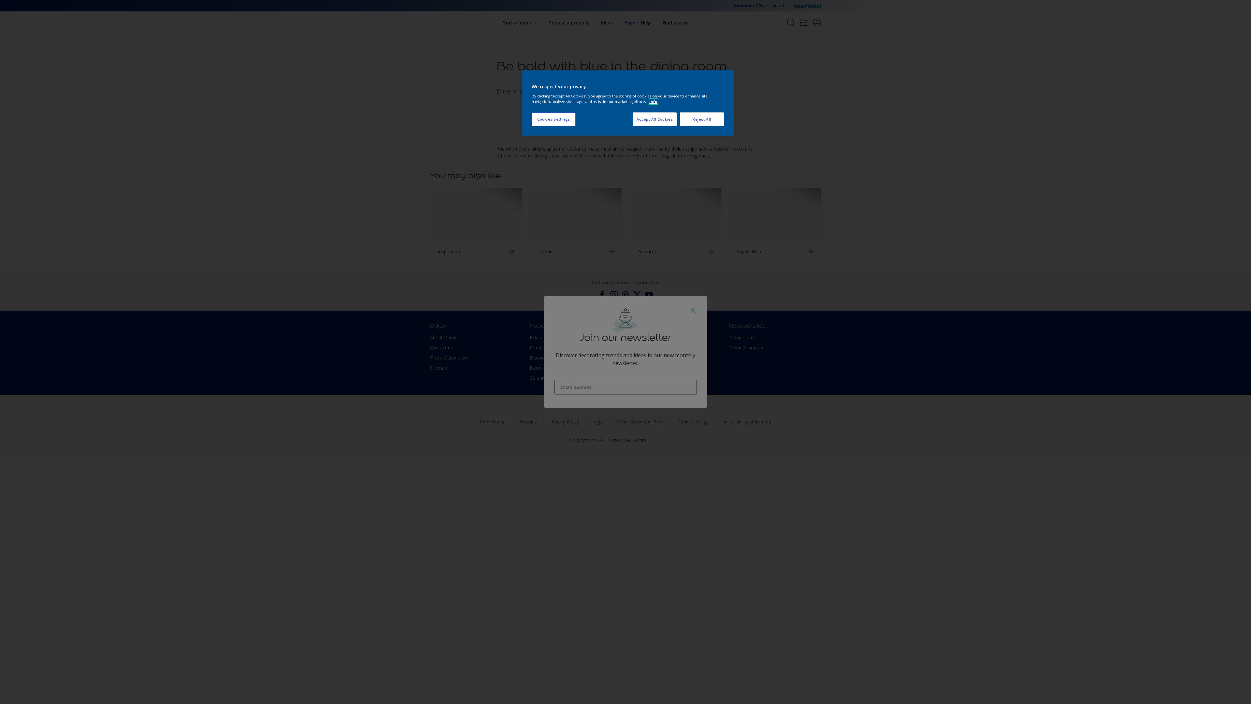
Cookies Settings (553, 119)
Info (653, 101)
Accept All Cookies (655, 119)
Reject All (702, 119)
